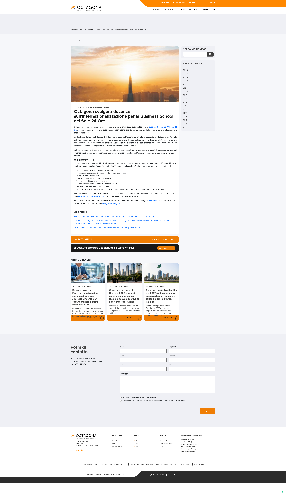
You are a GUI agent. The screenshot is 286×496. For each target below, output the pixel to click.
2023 (185, 81)
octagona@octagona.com (113, 204)
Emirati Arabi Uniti (121, 464)
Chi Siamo (155, 9)
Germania (140, 464)
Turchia (188, 464)
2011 (185, 124)
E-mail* (171, 365)
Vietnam (202, 464)
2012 (185, 120)
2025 (185, 74)
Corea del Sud (107, 464)
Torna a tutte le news (79, 41)
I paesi (113, 444)
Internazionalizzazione (98, 107)
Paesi (180, 9)
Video (137, 446)
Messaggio (124, 374)
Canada (96, 464)
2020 (185, 92)
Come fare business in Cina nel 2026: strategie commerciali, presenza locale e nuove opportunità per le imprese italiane (124, 296)
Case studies (164, 3)
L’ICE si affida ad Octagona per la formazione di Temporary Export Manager (107, 228)
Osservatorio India (116, 446)
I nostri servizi (115, 441)
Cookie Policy (161, 475)
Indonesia (164, 464)
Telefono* (123, 365)
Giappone (149, 464)
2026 (185, 70)
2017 (185, 102)
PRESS (89, 286)
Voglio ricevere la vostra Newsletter (140, 397)
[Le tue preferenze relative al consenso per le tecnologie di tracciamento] (282, 492)
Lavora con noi (179, 3)
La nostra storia (165, 441)
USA (195, 464)
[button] (214, 10)
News (137, 441)
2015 (185, 109)
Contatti (192, 3)
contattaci (153, 201)
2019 (185, 95)
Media (192, 9)
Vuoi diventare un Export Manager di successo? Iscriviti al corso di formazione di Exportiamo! (114, 216)
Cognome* (173, 347)
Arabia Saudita (86, 464)
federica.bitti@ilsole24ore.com (91, 196)
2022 (185, 84)
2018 (185, 99)
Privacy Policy (151, 475)
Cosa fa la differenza (166, 444)
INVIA (208, 411)
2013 (185, 117)
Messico (173, 464)
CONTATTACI (163, 248)
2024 (185, 77)
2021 (185, 88)
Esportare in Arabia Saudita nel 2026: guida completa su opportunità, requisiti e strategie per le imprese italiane (161, 296)
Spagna (181, 464)
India (157, 464)
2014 (185, 113)
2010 (185, 127)
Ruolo (122, 356)
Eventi (137, 444)
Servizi (167, 9)
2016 (185, 106)
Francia (132, 464)
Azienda (172, 356)
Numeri (162, 446)
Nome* (122, 347)
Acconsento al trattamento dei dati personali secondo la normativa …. (155, 401)
